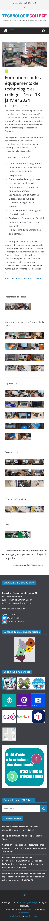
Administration (16, 916)
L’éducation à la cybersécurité (28, 564)
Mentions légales (32, 916)
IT (6, 71)
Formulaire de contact (17, 621)
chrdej (9, 106)
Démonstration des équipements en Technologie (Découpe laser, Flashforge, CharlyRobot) (26, 554)
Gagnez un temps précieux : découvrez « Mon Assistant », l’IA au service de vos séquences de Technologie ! (24, 848)
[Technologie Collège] (5, 31)
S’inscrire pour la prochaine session (23, 278)
